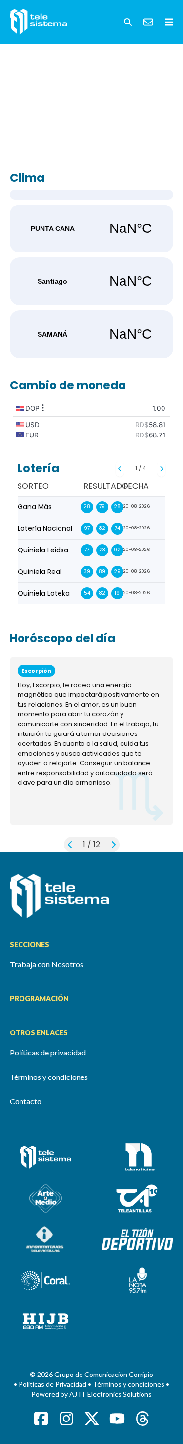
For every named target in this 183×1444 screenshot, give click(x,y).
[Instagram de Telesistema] (66, 1418)
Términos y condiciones (49, 1076)
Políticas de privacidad (48, 1052)
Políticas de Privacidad (53, 1384)
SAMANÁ (91, 334)
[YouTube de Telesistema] (117, 1418)
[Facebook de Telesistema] (41, 1418)
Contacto (25, 1101)
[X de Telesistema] (92, 1418)
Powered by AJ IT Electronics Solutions (91, 1394)
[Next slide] (161, 469)
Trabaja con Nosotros (46, 964)
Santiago (91, 281)
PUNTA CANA (91, 228)
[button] (128, 22)
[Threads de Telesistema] (142, 1418)
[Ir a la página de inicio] (91, 896)
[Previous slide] (120, 469)
